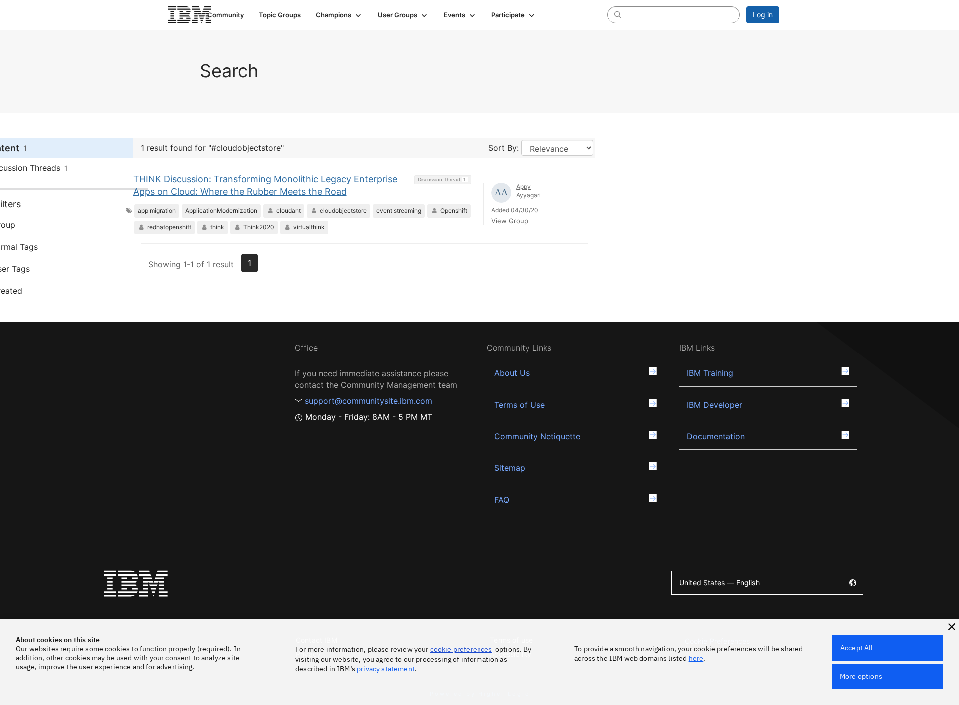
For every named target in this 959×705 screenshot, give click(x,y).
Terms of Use (519, 405)
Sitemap (509, 468)
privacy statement (386, 668)
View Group (509, 221)
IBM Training (710, 373)
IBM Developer (714, 405)
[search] (617, 14)
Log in (763, 14)
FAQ (501, 500)
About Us (512, 373)
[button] (339, 14)
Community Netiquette (537, 436)
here (696, 658)
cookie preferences (461, 649)
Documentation (716, 436)
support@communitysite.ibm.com (368, 401)
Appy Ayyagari (528, 191)
